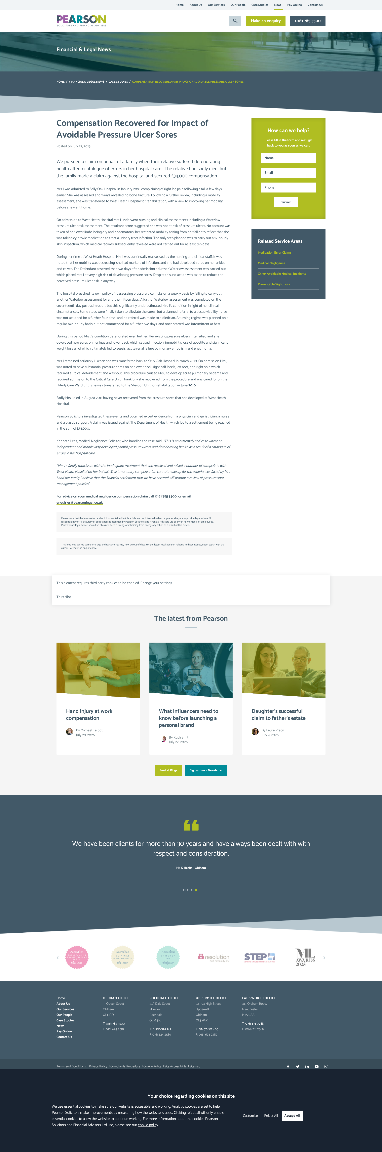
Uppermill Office (211, 998)
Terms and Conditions (71, 1066)
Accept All (292, 1116)
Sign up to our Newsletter (206, 770)
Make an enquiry (266, 21)
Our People (238, 4)
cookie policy (148, 1125)
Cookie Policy (152, 1066)
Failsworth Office (259, 998)
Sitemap (195, 1066)
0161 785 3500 (308, 21)
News (277, 4)
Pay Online (294, 4)
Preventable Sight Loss (274, 284)
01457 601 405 (208, 1029)
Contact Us (315, 4)
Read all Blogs (168, 770)
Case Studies (259, 4)
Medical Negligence (271, 263)
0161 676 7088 (254, 1023)
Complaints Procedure (125, 1066)
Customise (250, 1116)
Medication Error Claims (274, 252)
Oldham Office (116, 998)
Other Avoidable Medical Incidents (282, 274)
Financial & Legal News (86, 81)
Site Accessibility (175, 1066)
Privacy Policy (98, 1066)
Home (179, 4)
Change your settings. (156, 583)
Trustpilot (64, 597)
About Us (196, 4)
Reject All (271, 1116)
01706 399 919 (162, 1029)
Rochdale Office (164, 998)
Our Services (216, 4)
